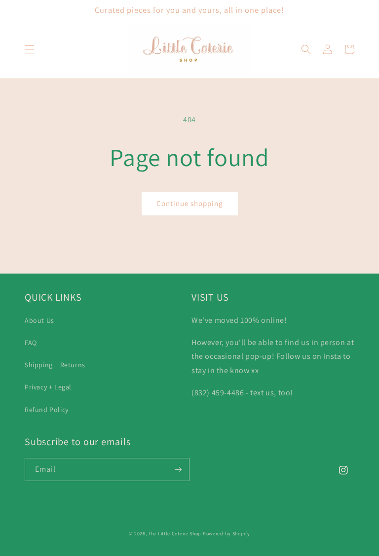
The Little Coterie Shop (174, 533)
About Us (39, 320)
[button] (29, 49)
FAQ (31, 342)
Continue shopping (189, 203)
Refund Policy (47, 409)
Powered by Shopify (226, 533)
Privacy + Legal (48, 386)
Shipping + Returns (55, 364)
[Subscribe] (178, 469)
